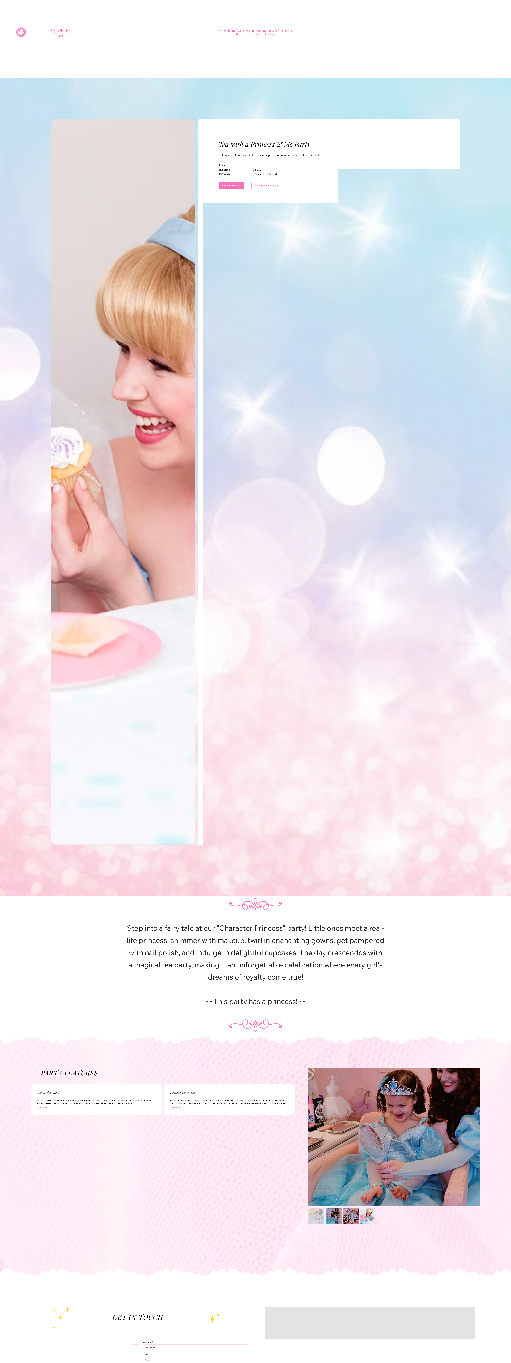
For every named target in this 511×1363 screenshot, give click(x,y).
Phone (146, 1354)
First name (39, 1342)
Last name (148, 1342)
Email (37, 1354)
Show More (42, 1107)
